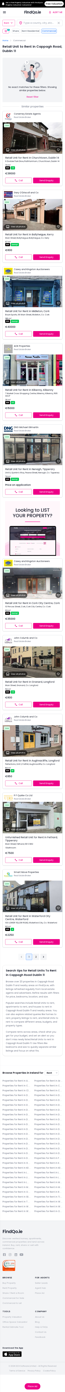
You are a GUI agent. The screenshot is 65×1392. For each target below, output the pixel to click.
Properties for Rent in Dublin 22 (17, 1153)
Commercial (49, 31)
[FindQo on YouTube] (21, 1255)
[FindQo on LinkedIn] (16, 1255)
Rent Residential (30, 31)
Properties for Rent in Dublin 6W (17, 1119)
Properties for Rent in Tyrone (17, 1201)
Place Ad (32, 1386)
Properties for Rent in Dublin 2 (48, 1105)
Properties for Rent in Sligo (17, 1197)
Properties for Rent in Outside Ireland (48, 1211)
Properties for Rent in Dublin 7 (48, 1119)
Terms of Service (17, 1371)
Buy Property (9, 1283)
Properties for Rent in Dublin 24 (48, 1153)
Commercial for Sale (13, 1298)
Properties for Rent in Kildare (17, 1168)
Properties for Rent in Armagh (48, 1080)
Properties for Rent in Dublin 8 (17, 1124)
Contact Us (40, 1332)
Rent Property (10, 1288)
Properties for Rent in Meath (17, 1187)
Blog (37, 1322)
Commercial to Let (12, 1303)
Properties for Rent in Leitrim (48, 1172)
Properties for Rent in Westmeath (17, 1206)
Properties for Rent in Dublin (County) (17, 1158)
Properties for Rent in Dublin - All (48, 1100)
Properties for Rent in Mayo (48, 1182)
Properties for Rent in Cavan (48, 1085)
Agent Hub (40, 1288)
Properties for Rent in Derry (17, 1095)
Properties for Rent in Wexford (48, 1206)
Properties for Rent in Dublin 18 (17, 1148)
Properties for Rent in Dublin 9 (48, 1124)
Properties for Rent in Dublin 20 (48, 1148)
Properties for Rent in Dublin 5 (17, 1114)
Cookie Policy (49, 1371)
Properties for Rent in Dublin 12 (17, 1134)
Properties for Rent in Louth (17, 1182)
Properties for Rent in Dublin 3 (17, 1110)
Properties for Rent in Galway (17, 1163)
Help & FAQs (41, 1327)
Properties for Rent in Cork (48, 1090)
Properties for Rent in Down (17, 1100)
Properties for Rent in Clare (17, 1090)
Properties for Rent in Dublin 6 (48, 1114)
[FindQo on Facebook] (4, 1255)
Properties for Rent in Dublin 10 (17, 1129)
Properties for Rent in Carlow (17, 1085)
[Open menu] (4, 12)
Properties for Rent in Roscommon (48, 1192)
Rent (6, 23)
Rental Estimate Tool (13, 1327)
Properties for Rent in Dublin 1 (17, 1105)
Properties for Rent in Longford (48, 1177)
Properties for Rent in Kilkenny (48, 1168)
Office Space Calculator (15, 1322)
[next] (43, 957)
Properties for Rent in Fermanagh (48, 1158)
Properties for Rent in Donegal (48, 1095)
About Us (39, 1317)
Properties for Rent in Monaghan (48, 1187)
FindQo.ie (32, 12)
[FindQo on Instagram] (10, 1255)
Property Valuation (12, 1317)
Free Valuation (54, 4)
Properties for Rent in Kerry (48, 1163)
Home (5, 40)
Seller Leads (41, 1283)
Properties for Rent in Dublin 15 (48, 1138)
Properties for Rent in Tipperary (48, 1197)
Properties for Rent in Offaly (17, 1192)
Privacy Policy (34, 1371)
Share (16, 31)
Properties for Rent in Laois (17, 1172)
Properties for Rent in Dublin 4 (48, 1110)
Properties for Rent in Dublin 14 (17, 1138)
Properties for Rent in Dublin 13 (48, 1134)
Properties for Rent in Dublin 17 (48, 1143)
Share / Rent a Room (13, 1293)
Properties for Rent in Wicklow (17, 1211)
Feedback (40, 1337)
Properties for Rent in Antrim (17, 1080)
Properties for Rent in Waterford (48, 1201)
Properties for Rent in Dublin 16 (17, 1143)
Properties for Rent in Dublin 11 (48, 1129)
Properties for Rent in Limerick (17, 1177)
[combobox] (39, 23)
